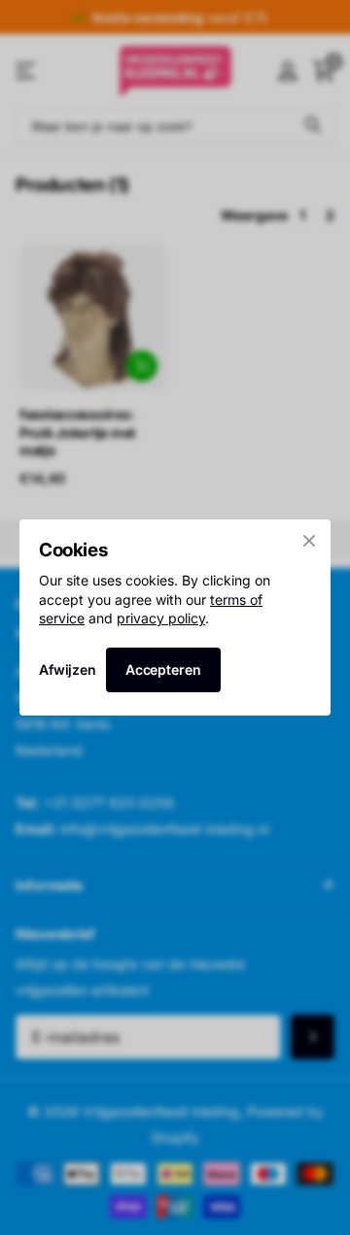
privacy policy (161, 618)
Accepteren (163, 669)
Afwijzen (67, 669)
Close (309, 540)
